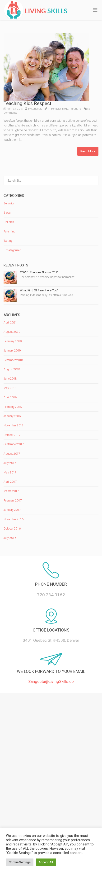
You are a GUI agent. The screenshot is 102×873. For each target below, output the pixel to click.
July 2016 (10, 538)
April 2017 (10, 481)
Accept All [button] (46, 862)
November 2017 (13, 425)
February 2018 (13, 407)
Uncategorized (12, 250)
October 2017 (12, 435)
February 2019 (13, 341)
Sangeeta (36, 108)
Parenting (76, 108)
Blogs (65, 108)
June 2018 (10, 378)
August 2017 (12, 453)
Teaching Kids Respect (27, 103)
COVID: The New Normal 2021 (39, 272)
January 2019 (12, 350)
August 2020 (12, 331)
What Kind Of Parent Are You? (39, 290)
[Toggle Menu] (95, 10)
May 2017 (10, 472)
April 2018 (10, 397)
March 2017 (11, 491)
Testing (8, 240)
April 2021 (10, 322)
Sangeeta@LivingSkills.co (51, 681)
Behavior (56, 108)
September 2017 (14, 444)
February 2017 (13, 500)
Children (9, 222)
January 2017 (12, 509)
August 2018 (12, 369)
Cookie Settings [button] (20, 862)
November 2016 (13, 519)
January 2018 (12, 416)
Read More (87, 151)
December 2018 (13, 360)
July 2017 (10, 463)
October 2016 (12, 528)
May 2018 (10, 388)
